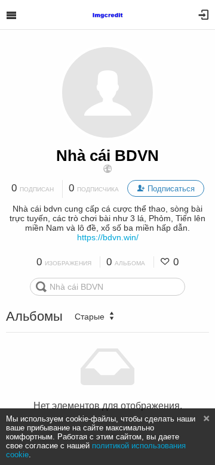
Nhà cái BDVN (107, 156)
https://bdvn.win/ (108, 237)
